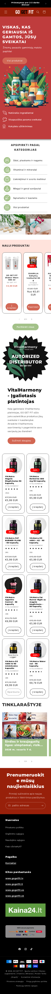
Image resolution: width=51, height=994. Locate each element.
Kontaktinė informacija (30, 977)
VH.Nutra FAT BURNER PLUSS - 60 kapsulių (13, 540)
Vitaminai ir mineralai (25, 169)
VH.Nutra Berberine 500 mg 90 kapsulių (37, 478)
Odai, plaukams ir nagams (28, 160)
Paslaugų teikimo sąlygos (27, 986)
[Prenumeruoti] (42, 805)
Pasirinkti (33, 307)
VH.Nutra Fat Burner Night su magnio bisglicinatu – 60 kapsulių (38, 602)
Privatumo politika (14, 827)
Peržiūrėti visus (25, 327)
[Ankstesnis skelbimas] (5, 4)
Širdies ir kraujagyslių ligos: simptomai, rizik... (24, 743)
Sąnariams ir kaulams (25, 198)
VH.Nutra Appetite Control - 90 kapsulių (11, 600)
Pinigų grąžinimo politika (36, 981)
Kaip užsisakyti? (13, 846)
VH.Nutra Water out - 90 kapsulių (38, 663)
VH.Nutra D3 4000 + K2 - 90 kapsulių (37, 540)
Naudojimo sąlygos (15, 840)
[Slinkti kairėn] (19, 319)
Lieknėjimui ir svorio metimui (29, 179)
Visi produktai (15, 60)
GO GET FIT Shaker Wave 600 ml (11, 277)
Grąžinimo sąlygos (14, 834)
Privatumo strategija (15, 981)
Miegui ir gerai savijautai (27, 188)
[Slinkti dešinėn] (32, 319)
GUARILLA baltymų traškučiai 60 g (33, 276)
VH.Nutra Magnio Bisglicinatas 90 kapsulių (13, 479)
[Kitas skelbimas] (46, 4)
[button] (6, 12)
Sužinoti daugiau (21, 440)
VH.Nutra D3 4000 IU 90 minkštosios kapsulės (11, 664)
